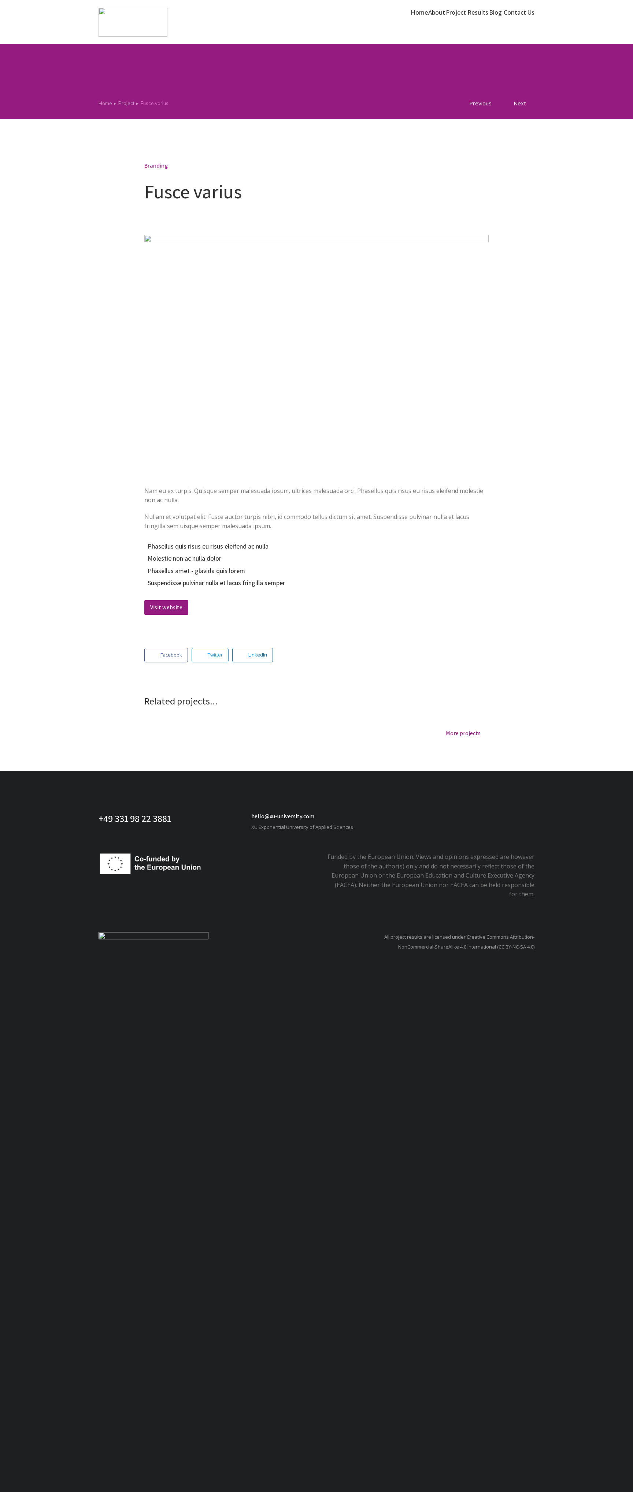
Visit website (166, 607)
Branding (156, 165)
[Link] (528, 816)
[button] (166, 655)
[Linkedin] (506, 816)
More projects (463, 733)
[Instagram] (485, 816)
